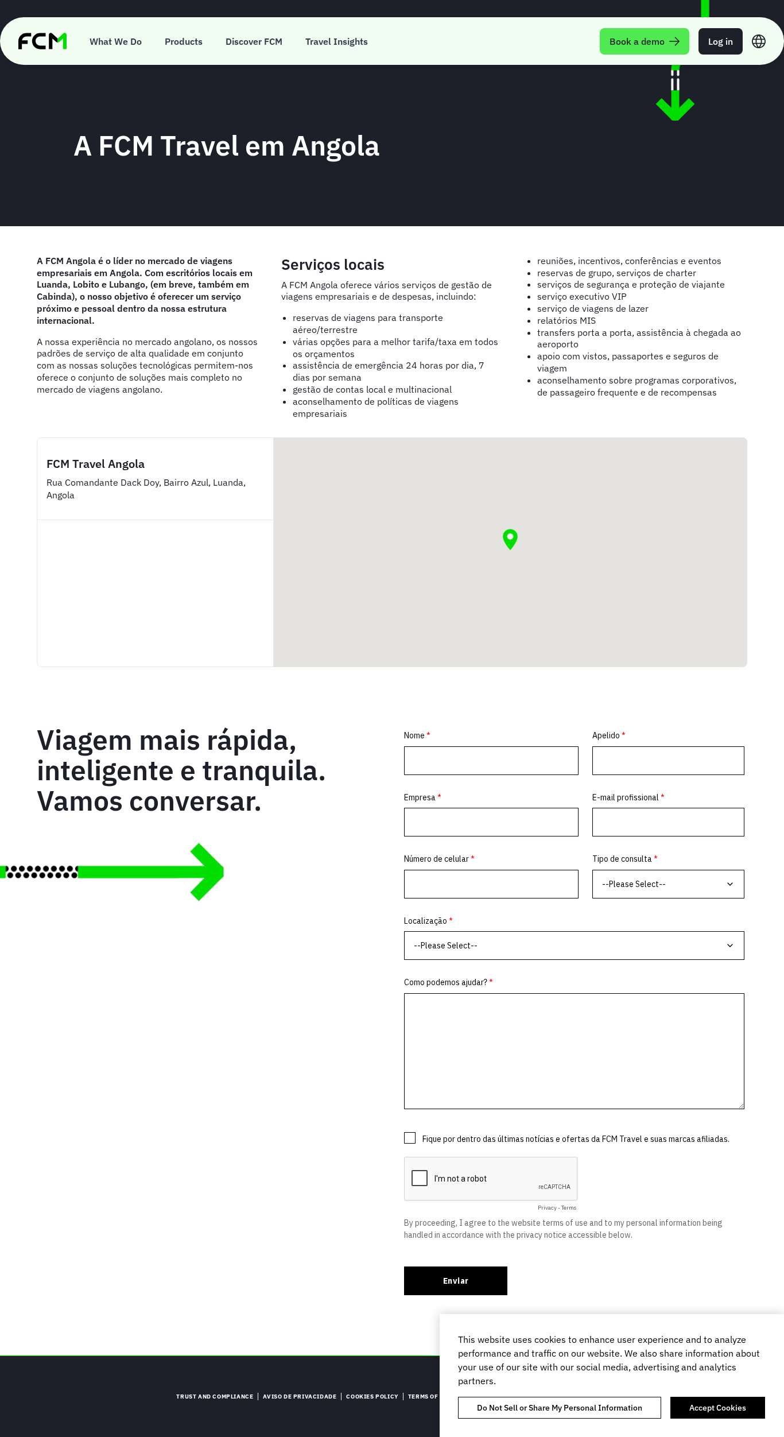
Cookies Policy (372, 1396)
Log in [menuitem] (720, 41)
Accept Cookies (717, 1408)
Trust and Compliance (214, 1396)
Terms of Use (430, 1396)
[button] (510, 539)
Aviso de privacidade (299, 1396)
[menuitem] (116, 41)
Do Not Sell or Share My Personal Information (559, 1408)
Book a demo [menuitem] (637, 41)
